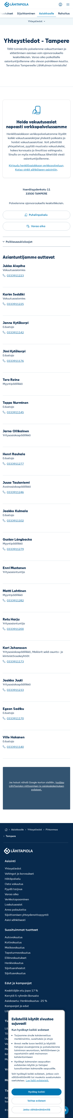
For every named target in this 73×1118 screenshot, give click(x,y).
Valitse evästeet (37, 1100)
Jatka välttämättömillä (36, 1109)
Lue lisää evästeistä (37, 1080)
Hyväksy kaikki (36, 1091)
